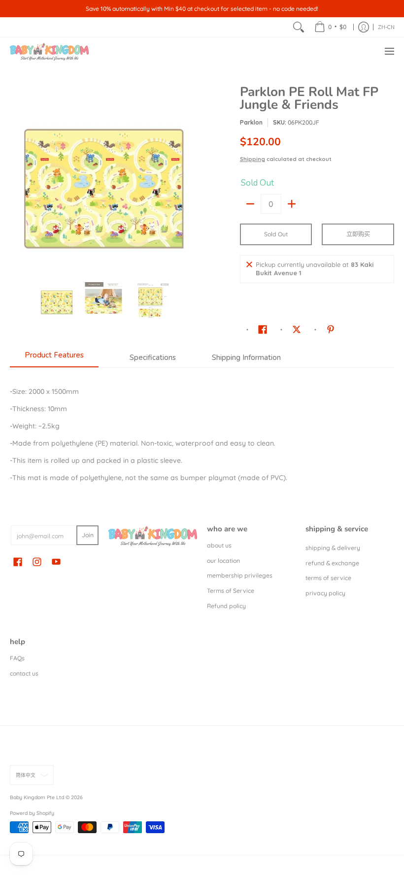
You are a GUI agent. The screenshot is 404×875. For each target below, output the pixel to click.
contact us (24, 673)
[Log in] (363, 27)
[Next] (190, 179)
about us (219, 545)
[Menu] (389, 51)
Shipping (252, 159)
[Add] (291, 204)
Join (88, 535)
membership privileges (239, 575)
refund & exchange (332, 563)
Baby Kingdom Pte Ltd (37, 797)
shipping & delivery (332, 547)
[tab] (54, 358)
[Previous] (17, 179)
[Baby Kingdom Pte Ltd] (49, 51)
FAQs (17, 658)
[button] (262, 329)
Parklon (251, 122)
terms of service (328, 578)
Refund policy (226, 606)
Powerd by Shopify (32, 813)
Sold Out (276, 234)
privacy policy (325, 593)
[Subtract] (250, 204)
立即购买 (358, 234)
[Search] (298, 27)
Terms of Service (230, 590)
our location (223, 560)
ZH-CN (386, 27)
